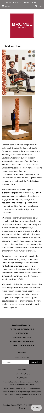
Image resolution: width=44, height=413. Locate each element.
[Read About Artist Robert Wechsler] (18, 93)
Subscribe (35, 362)
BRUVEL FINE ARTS (24, 405)
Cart (40, 6)
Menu (7, 6)
